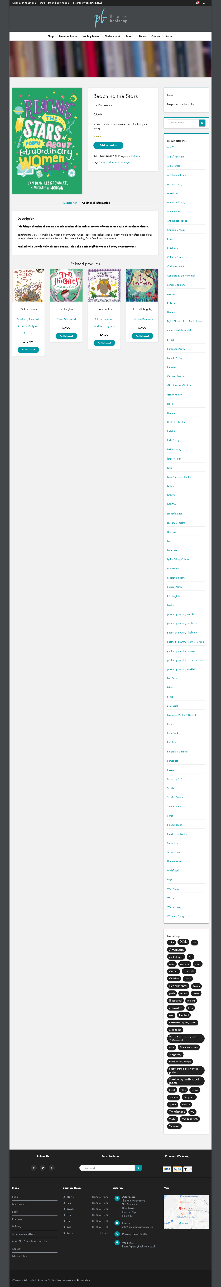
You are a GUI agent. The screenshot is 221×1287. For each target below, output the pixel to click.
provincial (172, 706)
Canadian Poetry (176, 230)
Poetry (170, 605)
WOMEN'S (190, 1119)
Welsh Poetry (174, 907)
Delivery (16, 1226)
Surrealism (173, 843)
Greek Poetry (174, 394)
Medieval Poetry (176, 577)
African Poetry (175, 184)
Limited (184, 1015)
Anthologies (173, 211)
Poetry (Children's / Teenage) (115, 162)
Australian (184, 963)
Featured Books (68, 36)
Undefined (173, 870)
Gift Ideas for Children (179, 385)
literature (172, 532)
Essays (170, 339)
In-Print (171, 431)
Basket (169, 36)
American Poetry (176, 202)
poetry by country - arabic (181, 614)
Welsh (170, 898)
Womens (174, 1126)
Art (190, 957)
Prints (170, 687)
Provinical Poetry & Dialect (181, 715)
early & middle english (179, 330)
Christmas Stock (175, 266)
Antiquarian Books (177, 220)
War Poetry (173, 889)
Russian (171, 770)
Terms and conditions (23, 1234)
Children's (134, 156)
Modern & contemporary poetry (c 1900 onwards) (184, 1038)
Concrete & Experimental (181, 275)
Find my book (113, 36)
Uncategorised (175, 861)
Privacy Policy (19, 1256)
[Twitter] (42, 1168)
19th (171, 942)
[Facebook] (34, 1168)
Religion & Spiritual (177, 751)
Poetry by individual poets (184, 1081)
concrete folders (176, 285)
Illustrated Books (176, 422)
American (172, 193)
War (169, 879)
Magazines (173, 568)
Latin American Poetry (179, 477)
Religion (171, 742)
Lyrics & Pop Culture (178, 559)
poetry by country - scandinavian (185, 660)
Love (169, 541)
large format (173, 458)
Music (171, 1047)
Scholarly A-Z (174, 779)
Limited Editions (175, 513)
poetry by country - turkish (181, 669)
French (196, 986)
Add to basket (108, 145)
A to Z (170, 147)
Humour (171, 413)
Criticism (171, 303)
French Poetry (174, 358)
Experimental (178, 986)
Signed (189, 1097)
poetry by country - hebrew (182, 632)
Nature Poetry (174, 587)
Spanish (172, 1104)
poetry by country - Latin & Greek (185, 642)
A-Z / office (173, 166)
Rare (169, 724)
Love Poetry (173, 550)
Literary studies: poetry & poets (182, 1022)
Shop (51, 36)
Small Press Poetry (177, 834)
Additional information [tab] (96, 202)
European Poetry (176, 349)
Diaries (171, 312)
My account (18, 1204)
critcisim (171, 294)
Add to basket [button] (28, 349)
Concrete (189, 971)
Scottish (171, 788)
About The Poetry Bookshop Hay (29, 1241)
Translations (173, 852)
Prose (172, 1089)
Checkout (17, 1219)
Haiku (170, 404)
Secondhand (174, 806)
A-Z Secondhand (176, 175)
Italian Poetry (174, 449)
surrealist (186, 1104)
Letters (170, 486)
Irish (190, 1008)
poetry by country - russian (181, 651)
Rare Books (173, 733)
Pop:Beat (172, 678)
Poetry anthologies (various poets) (183, 1070)
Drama (188, 978)
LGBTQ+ (171, 504)
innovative (175, 1007)
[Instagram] (52, 1168)
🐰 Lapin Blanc (83, 1279)
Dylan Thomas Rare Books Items (184, 321)
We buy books (91, 36)
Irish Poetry (173, 440)
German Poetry (175, 376)
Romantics (172, 760)
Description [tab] (70, 202)
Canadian (173, 971)
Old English (173, 596)
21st (194, 942)
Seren (170, 815)
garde (172, 993)
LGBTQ (171, 495)
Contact (155, 36)
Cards (170, 239)
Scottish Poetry (175, 797)
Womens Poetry (175, 916)
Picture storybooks (189, 1047)
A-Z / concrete (175, 156)
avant (197, 963)
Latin (169, 468)
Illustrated (175, 1000)
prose (170, 696)
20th (183, 942)
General (171, 367)
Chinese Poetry (175, 257)
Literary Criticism (176, 523)
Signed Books (174, 825)
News (142, 36)
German (183, 993)
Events (130, 36)
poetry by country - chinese (182, 623)
